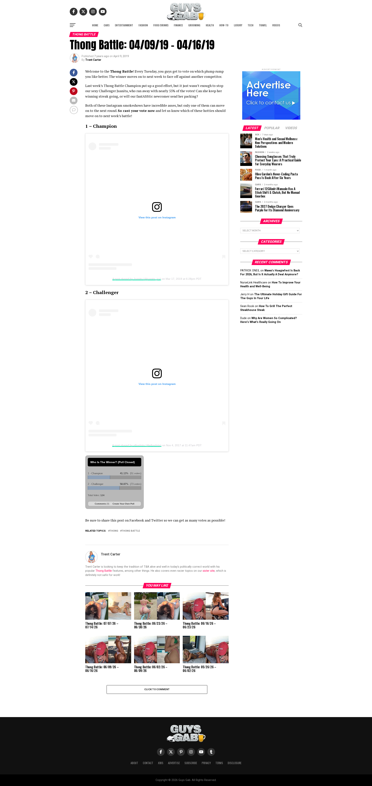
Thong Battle (104, 570)
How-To (223, 25)
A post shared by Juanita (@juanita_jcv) (136, 278)
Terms (219, 763)
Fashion (143, 25)
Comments (102, 504)
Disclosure (234, 763)
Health (210, 25)
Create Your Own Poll (123, 504)
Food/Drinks (160, 25)
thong (114, 531)
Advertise (174, 763)
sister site (209, 570)
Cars (106, 25)
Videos (276, 25)
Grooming (194, 25)
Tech (250, 25)
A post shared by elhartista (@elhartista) (136, 445)
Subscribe (190, 763)
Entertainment (124, 25)
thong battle (131, 531)
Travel (263, 25)
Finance (178, 25)
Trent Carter (93, 59)
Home (95, 25)
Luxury (238, 25)
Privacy (206, 763)
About (134, 763)
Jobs (160, 763)
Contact (148, 763)
